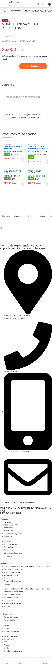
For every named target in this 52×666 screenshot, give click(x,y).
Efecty (6, 629)
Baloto (6, 626)
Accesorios (15, 11)
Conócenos (8, 578)
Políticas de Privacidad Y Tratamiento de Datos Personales (27, 566)
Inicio (4, 11)
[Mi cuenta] (43, 3)
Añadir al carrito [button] (21, 159)
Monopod (35, 117)
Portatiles (7, 522)
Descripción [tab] (8, 85)
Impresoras (8, 536)
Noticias (7, 584)
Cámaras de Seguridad (13, 534)
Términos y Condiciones (13, 569)
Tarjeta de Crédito (11, 617)
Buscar (38, 3)
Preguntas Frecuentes (12, 581)
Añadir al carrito (34, 66)
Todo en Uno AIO (11, 525)
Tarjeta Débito (9, 620)
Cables (14, 169)
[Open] (4, 3)
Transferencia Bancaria (13, 631)
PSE (5, 623)
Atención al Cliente (11, 575)
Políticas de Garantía (12, 572)
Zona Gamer (9, 531)
